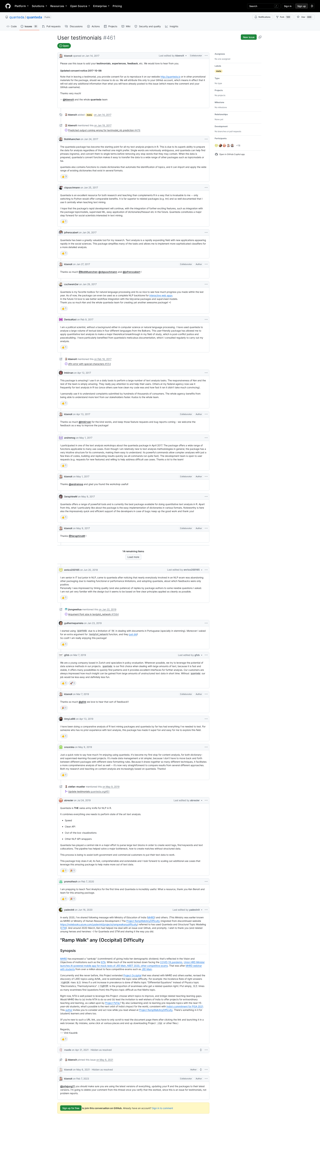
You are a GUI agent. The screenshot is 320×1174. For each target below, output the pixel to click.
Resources (57, 6)
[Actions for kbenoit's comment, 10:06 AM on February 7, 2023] (206, 1078)
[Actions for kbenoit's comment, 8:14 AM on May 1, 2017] (206, 476)
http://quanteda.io (170, 76)
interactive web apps (160, 295)
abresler (68, 800)
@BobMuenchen (88, 271)
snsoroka (69, 747)
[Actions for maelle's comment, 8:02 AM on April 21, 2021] (206, 1050)
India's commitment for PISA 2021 (184, 1006)
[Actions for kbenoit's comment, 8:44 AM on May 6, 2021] (206, 1069)
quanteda (16, 17)
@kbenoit (68, 99)
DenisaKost (70, 319)
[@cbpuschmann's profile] (61, 188)
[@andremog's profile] (61, 438)
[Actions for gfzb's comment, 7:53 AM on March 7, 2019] (206, 655)
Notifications (264, 17)
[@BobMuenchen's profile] (61, 139)
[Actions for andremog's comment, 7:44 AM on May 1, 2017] (206, 437)
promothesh (70, 881)
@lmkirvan (85, 421)
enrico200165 (72, 569)
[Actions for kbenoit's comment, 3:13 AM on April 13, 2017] (206, 414)
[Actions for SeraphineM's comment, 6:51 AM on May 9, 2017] (206, 496)
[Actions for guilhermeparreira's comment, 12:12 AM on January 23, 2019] (206, 623)
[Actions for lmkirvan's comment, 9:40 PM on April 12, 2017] (206, 372)
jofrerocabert (71, 232)
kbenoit (68, 55)
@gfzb (82, 701)
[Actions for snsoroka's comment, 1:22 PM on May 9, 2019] (206, 747)
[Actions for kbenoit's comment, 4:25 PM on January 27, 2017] (206, 264)
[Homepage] (8, 6)
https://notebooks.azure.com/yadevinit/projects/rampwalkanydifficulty (98, 924)
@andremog (76, 484)
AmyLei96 (69, 718)
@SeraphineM (77, 535)
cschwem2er (71, 284)
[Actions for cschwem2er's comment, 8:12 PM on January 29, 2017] (206, 284)
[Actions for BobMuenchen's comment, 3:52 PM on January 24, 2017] (206, 139)
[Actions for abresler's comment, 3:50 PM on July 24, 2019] (206, 800)
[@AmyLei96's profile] (61, 719)
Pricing (117, 6)
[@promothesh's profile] (61, 882)
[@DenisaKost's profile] (61, 320)
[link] (71, 114)
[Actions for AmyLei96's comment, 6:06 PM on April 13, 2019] (206, 719)
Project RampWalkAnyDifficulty (143, 920)
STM (63, 927)
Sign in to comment (162, 1108)
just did (133, 634)
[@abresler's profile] (61, 800)
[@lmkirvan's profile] (61, 373)
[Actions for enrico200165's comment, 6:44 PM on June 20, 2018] (206, 570)
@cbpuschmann (107, 271)
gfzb (66, 655)
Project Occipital (132, 975)
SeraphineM (70, 496)
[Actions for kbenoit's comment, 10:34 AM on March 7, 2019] (206, 694)
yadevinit (69, 909)
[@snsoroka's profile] (61, 747)
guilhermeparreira (73, 623)
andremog (69, 437)
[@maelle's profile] (61, 1050)
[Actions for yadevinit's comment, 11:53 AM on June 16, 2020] (206, 909)
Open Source (78, 6)
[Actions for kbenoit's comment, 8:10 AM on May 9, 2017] (206, 528)
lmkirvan (68, 372)
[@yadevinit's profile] (61, 910)
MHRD (151, 917)
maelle (67, 1049)
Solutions (38, 6)
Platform (20, 6)
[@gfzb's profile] (61, 655)
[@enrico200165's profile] (61, 570)
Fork (285, 17)
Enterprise (100, 6)
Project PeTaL (112, 1002)
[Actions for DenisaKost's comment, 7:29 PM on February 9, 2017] (206, 319)
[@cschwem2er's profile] (61, 284)
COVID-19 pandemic (171, 962)
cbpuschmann (72, 187)
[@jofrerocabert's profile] (61, 232)
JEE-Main (147, 969)
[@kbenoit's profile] (61, 55)
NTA (103, 962)
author (68, 1009)
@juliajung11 (67, 1086)
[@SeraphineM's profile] (61, 497)
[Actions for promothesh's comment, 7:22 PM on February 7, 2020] (206, 881)
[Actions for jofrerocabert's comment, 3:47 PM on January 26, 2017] (206, 232)
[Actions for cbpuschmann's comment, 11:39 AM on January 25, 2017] (206, 187)
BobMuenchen (72, 139)
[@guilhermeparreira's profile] (61, 623)
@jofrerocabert (131, 271)
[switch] (64, 176)
